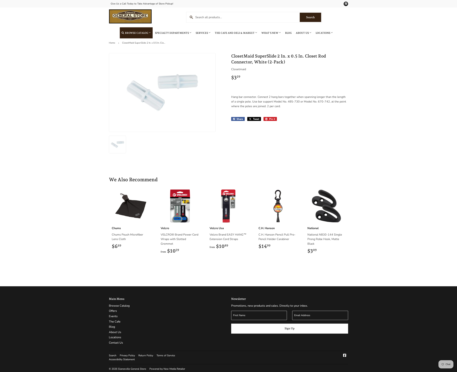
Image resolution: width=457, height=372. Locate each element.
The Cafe (114, 322)
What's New (270, 32)
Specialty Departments (172, 32)
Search (313, 17)
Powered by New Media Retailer (167, 369)
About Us (302, 32)
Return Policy (145, 355)
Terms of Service (166, 355)
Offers (113, 311)
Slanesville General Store (132, 369)
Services (202, 32)
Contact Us (116, 343)
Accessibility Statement (122, 359)
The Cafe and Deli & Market (235, 32)
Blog (288, 32)
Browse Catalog (136, 32)
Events (113, 316)
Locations (323, 32)
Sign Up (290, 328)
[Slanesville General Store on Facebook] (344, 356)
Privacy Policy (127, 355)
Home (112, 42)
